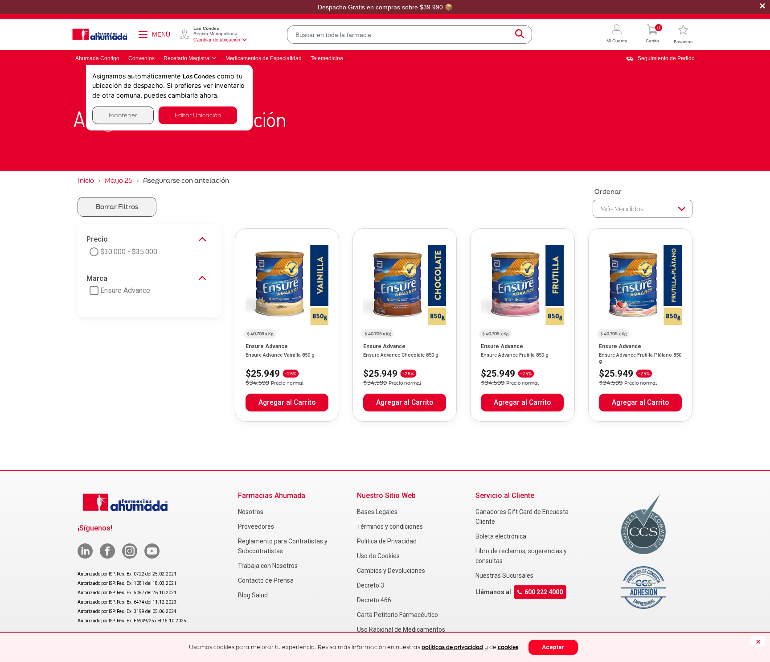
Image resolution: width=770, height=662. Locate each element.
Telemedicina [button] (327, 58)
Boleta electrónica (500, 536)
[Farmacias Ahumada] (100, 34)
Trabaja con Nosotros (268, 565)
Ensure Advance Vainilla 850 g (280, 355)
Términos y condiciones (390, 526)
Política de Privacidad (387, 541)
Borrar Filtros (117, 206)
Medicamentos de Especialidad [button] (263, 58)
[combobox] (409, 34)
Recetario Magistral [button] (187, 58)
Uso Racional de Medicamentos (401, 629)
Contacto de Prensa (266, 580)
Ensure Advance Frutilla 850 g (515, 355)
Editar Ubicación (198, 115)
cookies (508, 647)
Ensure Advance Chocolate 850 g (400, 355)
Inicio (86, 180)
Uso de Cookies (378, 555)
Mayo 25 (118, 180)
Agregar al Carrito (286, 403)
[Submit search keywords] (519, 35)
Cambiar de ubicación (216, 39)
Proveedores (256, 526)
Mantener (123, 115)
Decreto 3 (370, 585)
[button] (616, 34)
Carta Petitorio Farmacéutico (397, 614)
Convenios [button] (141, 58)
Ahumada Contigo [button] (97, 58)
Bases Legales (377, 511)
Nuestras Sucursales (504, 575)
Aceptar (553, 647)
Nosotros (250, 511)
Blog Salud (253, 595)
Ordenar (608, 191)
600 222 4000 (543, 592)
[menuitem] (660, 58)
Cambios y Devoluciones (391, 570)
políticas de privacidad (452, 647)
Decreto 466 (374, 600)
